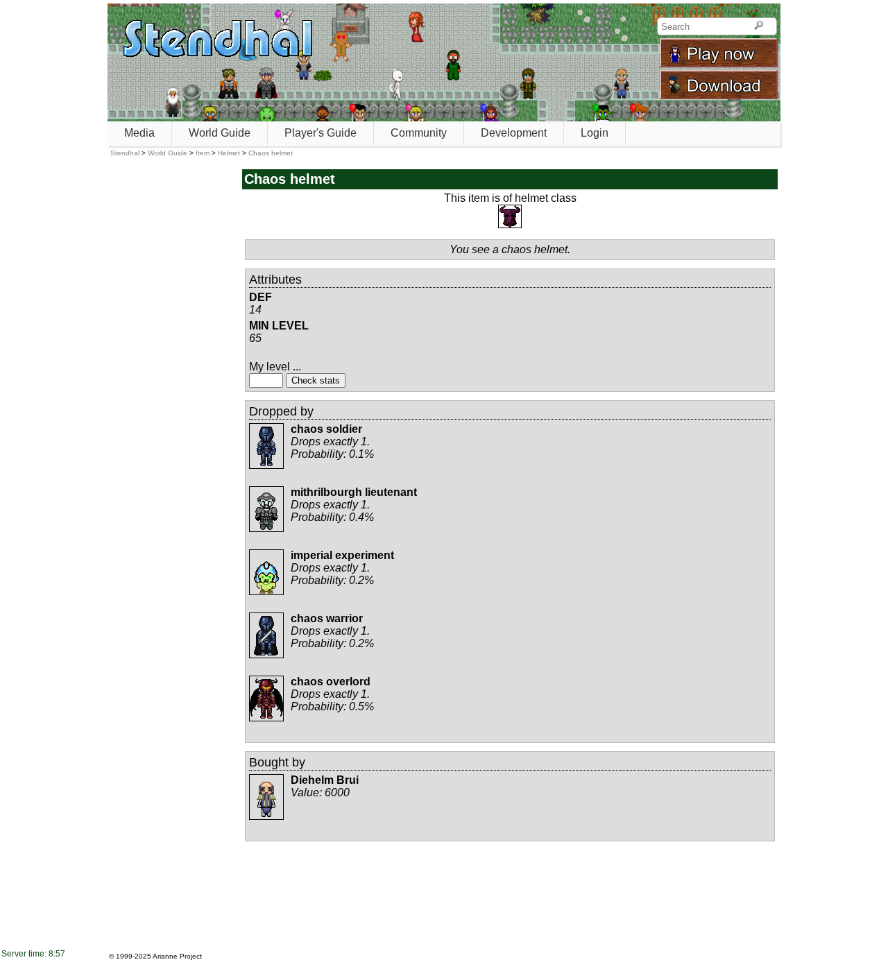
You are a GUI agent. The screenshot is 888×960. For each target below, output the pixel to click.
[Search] (758, 26)
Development (514, 133)
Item (203, 153)
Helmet (229, 153)
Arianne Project (177, 956)
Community (419, 133)
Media (139, 133)
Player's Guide (320, 133)
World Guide (219, 133)
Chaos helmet (270, 153)
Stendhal (124, 153)
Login (594, 133)
